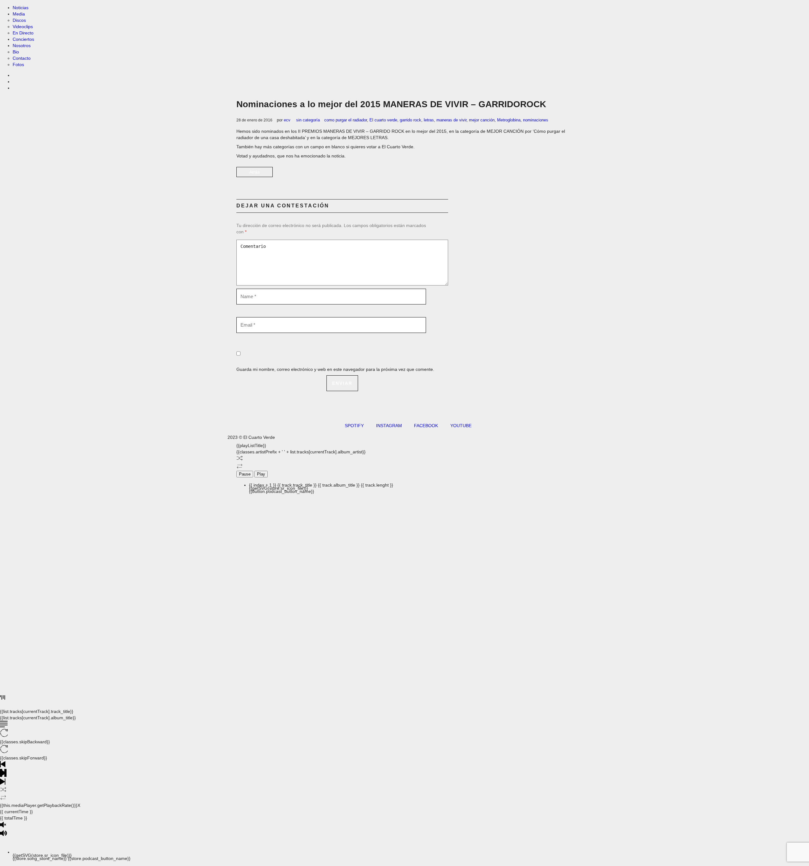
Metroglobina (508, 120)
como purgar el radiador (345, 120)
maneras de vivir (451, 120)
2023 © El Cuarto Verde (251, 437)
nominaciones (535, 120)
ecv (287, 120)
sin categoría (308, 120)
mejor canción (482, 120)
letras (429, 120)
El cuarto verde (383, 120)
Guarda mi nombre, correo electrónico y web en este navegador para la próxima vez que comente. (335, 369)
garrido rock (410, 120)
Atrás (254, 172)
